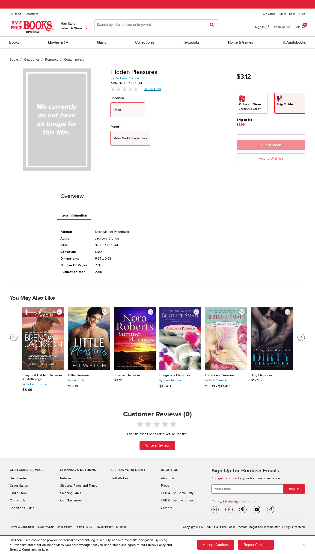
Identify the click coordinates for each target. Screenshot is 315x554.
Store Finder (287, 13)
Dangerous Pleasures (174, 375)
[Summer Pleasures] (135, 338)
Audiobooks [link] (295, 42)
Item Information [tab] (74, 215)
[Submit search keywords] (213, 25)
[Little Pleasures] (89, 338)
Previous (14, 337)
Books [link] (14, 42)
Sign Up (294, 489)
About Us (167, 478)
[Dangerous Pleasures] (180, 338)
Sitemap (121, 527)
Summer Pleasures (127, 375)
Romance (52, 60)
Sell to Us (15, 13)
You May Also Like (32, 298)
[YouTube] (256, 509)
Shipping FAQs (70, 493)
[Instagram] (215, 509)
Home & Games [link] (240, 42)
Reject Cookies (256, 544)
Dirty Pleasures (261, 375)
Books (14, 60)
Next (301, 337)
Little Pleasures (79, 375)
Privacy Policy (104, 527)
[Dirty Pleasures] (272, 338)
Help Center (18, 478)
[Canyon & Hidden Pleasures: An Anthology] (43, 338)
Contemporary (74, 60)
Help (302, 13)
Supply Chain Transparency (55, 527)
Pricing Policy (83, 527)
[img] (124, 89)
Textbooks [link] (191, 42)
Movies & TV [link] (58, 42)
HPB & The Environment (178, 500)
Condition (117, 98)
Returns (65, 478)
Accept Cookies (216, 544)
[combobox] (157, 25)
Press (165, 486)
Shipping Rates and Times (78, 486)
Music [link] (101, 42)
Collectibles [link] (144, 42)
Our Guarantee (71, 500)
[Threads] (243, 509)
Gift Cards (269, 13)
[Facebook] (229, 509)
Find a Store (18, 493)
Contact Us (17, 500)
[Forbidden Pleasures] (226, 338)
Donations (32, 13)
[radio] (252, 103)
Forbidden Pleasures (220, 375)
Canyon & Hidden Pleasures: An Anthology (42, 377)
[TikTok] (270, 509)
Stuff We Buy (119, 478)
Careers (166, 508)
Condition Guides (22, 508)
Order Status (19, 486)
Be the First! (152, 89)
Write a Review (157, 445)
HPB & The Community (177, 493)
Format (115, 126)
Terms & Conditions (22, 527)
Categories (32, 60)
